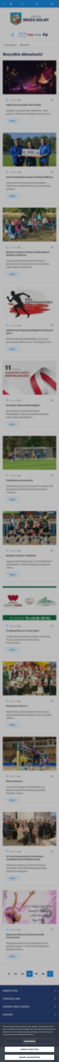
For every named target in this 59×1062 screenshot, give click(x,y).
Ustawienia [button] (29, 1041)
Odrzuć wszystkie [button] (29, 1049)
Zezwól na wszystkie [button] (29, 1057)
